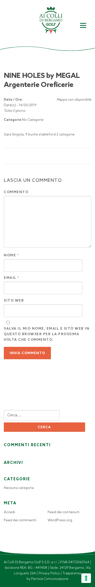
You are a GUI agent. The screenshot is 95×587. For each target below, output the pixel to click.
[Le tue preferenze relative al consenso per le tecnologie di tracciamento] (86, 578)
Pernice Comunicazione (49, 579)
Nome (11, 255)
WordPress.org (60, 520)
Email (12, 278)
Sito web (14, 300)
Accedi (9, 512)
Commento (16, 192)
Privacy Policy (50, 573)
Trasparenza (72, 573)
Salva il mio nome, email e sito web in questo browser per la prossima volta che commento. (46, 334)
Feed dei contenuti (63, 512)
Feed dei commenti (20, 520)
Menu (83, 25)
